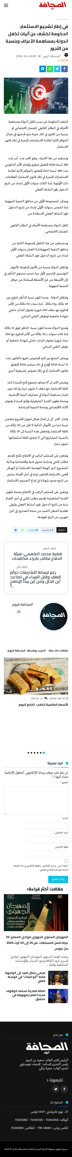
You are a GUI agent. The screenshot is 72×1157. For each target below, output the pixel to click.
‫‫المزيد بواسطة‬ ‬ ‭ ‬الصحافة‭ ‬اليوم (26, 651)
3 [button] (37, 753)
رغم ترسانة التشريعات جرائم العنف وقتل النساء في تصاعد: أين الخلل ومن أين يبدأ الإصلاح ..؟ (35, 577)
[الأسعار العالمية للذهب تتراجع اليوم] (36, 676)
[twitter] (57, 70)
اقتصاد (9, 692)
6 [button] (28, 753)
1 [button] (44, 753)
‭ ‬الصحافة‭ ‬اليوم (52, 56)
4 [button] (34, 753)
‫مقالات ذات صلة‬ (58, 651)
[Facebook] (64, 1089)
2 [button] (40, 753)
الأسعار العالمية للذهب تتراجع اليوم (43, 704)
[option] (36, 682)
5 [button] (31, 753)
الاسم (64, 818)
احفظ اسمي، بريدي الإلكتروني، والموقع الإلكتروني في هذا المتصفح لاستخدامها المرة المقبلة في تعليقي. (40, 867)
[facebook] (64, 70)
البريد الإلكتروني (60, 832)
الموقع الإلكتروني (61, 847)
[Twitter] (56, 1089)
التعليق (64, 782)
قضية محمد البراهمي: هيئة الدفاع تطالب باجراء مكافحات (37, 554)
